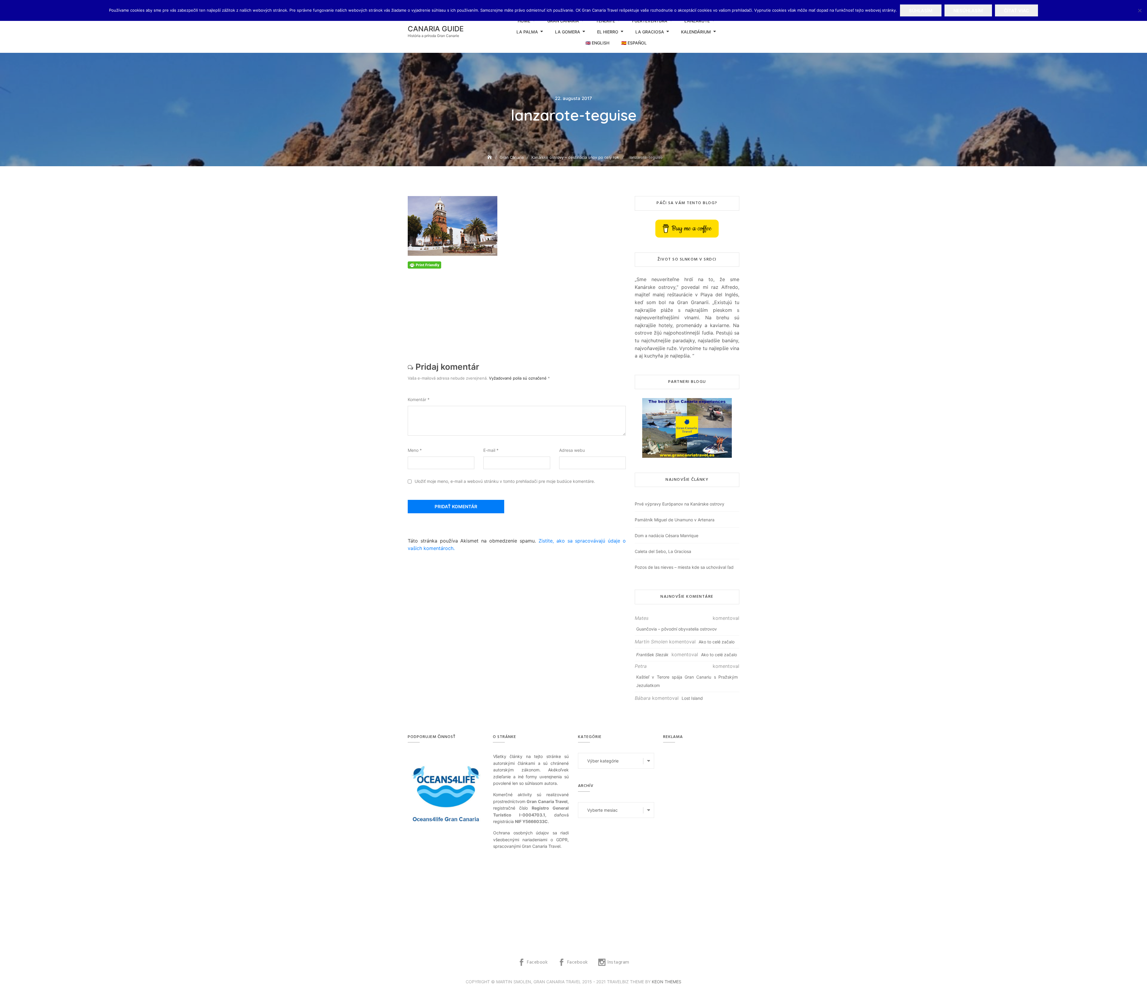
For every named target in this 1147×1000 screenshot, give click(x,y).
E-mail (491, 450)
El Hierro (607, 31)
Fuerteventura (649, 20)
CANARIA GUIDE (436, 28)
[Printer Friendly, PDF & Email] (424, 264)
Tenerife (605, 20)
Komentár (419, 399)
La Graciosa (649, 31)
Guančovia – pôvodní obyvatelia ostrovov (676, 628)
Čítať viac (1016, 10)
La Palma (527, 31)
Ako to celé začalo (716, 641)
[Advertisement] (518, 310)
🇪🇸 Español (634, 42)
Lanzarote (697, 20)
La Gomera (567, 31)
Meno (415, 450)
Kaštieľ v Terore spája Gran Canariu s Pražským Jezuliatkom (687, 681)
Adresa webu (572, 450)
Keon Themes (666, 981)
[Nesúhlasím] (1140, 10)
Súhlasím (921, 10)
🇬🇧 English (597, 42)
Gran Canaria (563, 20)
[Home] (490, 157)
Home (524, 20)
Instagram (618, 962)
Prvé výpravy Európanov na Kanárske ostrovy (679, 503)
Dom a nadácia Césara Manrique (666, 535)
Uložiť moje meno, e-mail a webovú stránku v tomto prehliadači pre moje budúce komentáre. (505, 481)
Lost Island (692, 698)
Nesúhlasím (968, 10)
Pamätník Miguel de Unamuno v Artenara (674, 519)
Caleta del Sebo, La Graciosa (663, 551)
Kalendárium (696, 31)
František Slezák (652, 654)
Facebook (537, 962)
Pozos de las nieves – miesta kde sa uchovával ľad (684, 567)
